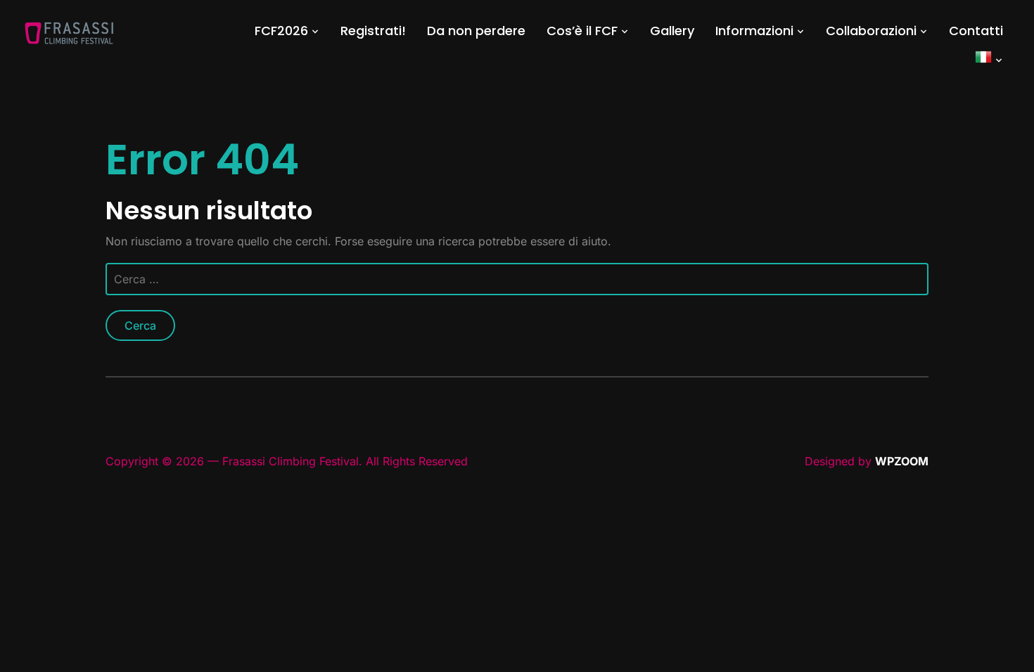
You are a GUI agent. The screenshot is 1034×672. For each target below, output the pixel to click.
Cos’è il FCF (582, 30)
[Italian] (989, 59)
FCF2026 (281, 30)
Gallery (672, 30)
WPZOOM (901, 461)
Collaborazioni (871, 30)
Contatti (976, 30)
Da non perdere (476, 30)
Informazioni (754, 30)
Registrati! (373, 30)
